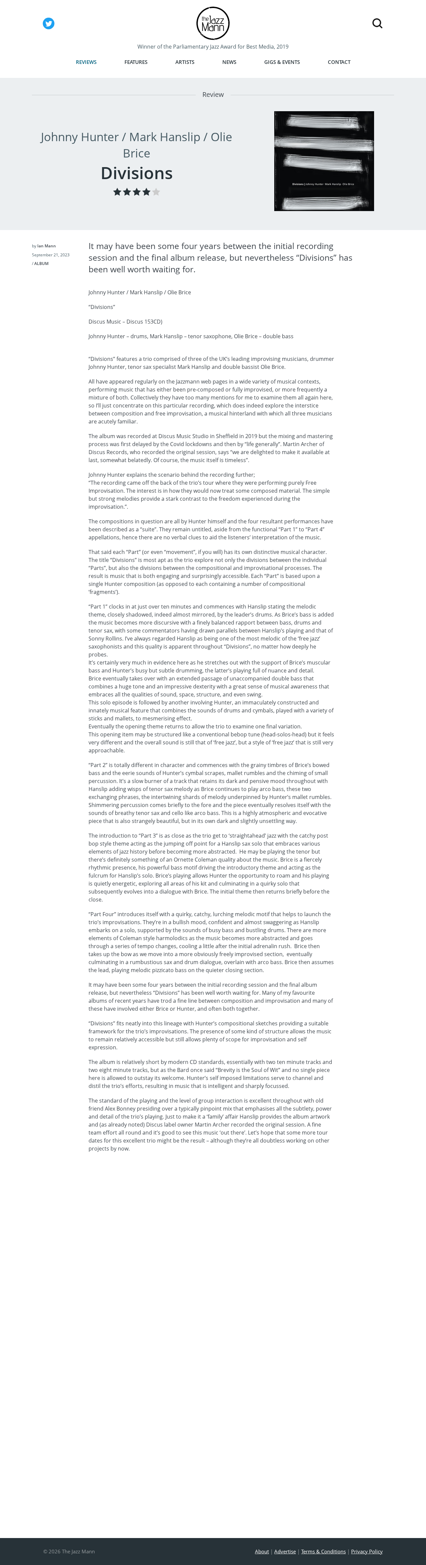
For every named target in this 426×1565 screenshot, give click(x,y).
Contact (339, 62)
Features (135, 62)
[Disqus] (211, 1262)
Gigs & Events (282, 62)
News (229, 62)
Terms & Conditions (323, 1551)
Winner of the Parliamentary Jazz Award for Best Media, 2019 (213, 46)
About (262, 1551)
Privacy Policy (367, 1551)
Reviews (86, 62)
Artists (184, 62)
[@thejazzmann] (48, 29)
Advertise (285, 1551)
